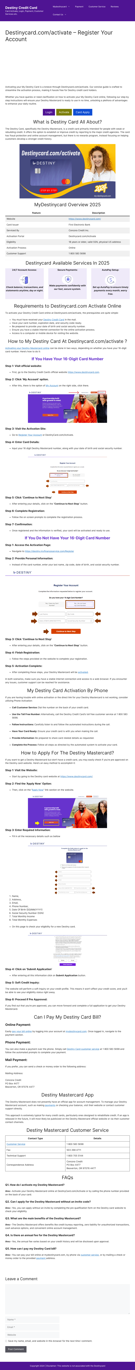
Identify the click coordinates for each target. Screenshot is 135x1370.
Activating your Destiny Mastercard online (27, 348)
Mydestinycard (60, 6)
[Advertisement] (67, 65)
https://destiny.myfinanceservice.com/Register (49, 551)
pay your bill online (22, 1031)
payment (41, 1258)
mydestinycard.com (76, 1031)
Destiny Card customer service (83, 1049)
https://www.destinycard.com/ (85, 219)
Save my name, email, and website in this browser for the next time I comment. (50, 1341)
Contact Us (58, 14)
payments (50, 1105)
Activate (64, 112)
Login (48, 112)
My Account (52, 385)
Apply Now (38, 790)
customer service (90, 1255)
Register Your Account (30, 435)
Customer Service (97, 6)
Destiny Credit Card (21, 8)
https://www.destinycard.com (83, 372)
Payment (79, 6)
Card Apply (83, 112)
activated (83, 672)
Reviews (115, 6)
